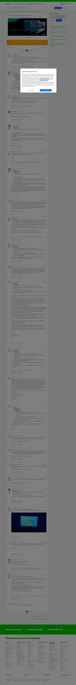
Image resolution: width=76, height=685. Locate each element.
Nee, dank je (31, 90)
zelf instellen (31, 86)
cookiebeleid (51, 82)
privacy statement (27, 83)
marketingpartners (44, 79)
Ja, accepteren (46, 90)
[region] (38, 80)
